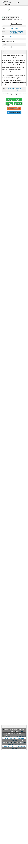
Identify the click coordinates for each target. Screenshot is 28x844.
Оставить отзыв (15, 112)
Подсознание (18, 88)
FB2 (11, 99)
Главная (5, 17)
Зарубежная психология (16, 31)
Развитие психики (14, 33)
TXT (10, 103)
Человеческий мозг (15, 91)
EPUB (19, 103)
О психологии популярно (16, 32)
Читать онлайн (15, 108)
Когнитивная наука (10, 88)
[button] (5, 2)
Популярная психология (11, 89)
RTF (19, 99)
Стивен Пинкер (14, 28)
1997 (11, 36)
